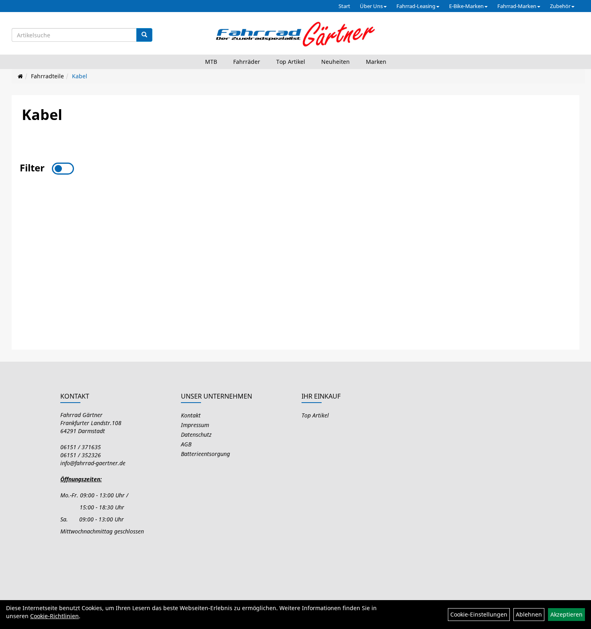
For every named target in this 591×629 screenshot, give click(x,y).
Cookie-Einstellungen (478, 614)
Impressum (195, 425)
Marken (376, 61)
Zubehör (560, 6)
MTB (211, 61)
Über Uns (371, 6)
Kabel (79, 76)
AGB (186, 444)
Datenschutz (196, 434)
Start (344, 6)
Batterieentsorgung (205, 454)
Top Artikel (290, 61)
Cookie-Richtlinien (54, 616)
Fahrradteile (47, 76)
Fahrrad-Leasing (415, 6)
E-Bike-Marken (466, 6)
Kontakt (191, 415)
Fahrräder (246, 61)
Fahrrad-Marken (516, 6)
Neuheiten (335, 61)
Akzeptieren (566, 614)
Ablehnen (529, 614)
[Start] (20, 76)
